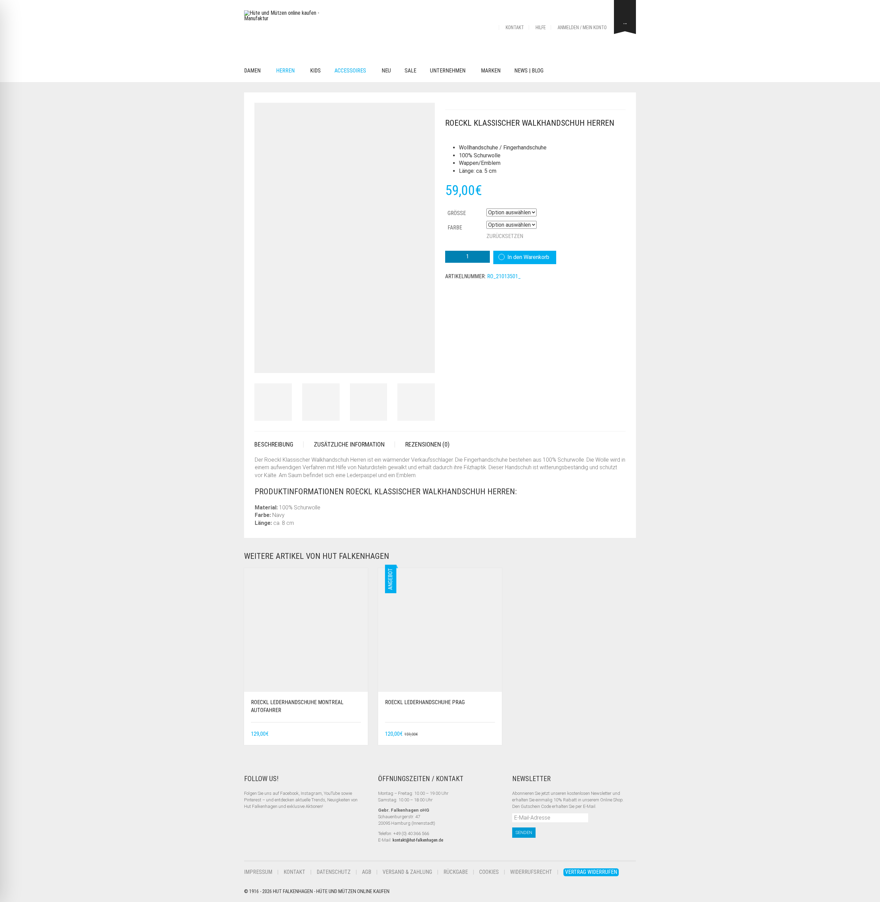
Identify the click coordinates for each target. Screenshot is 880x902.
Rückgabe (455, 872)
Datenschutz (334, 872)
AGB (366, 872)
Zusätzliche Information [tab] (349, 444)
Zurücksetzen (504, 236)
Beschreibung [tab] (273, 444)
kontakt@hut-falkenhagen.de (418, 840)
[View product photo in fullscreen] (423, 361)
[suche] (560, 71)
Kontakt (515, 27)
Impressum (258, 872)
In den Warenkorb (528, 257)
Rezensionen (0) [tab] (427, 444)
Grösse (457, 213)
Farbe (455, 227)
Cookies (489, 872)
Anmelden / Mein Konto (582, 27)
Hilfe (541, 27)
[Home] (490, 27)
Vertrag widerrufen (591, 872)
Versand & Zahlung (407, 872)
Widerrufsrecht (531, 872)
